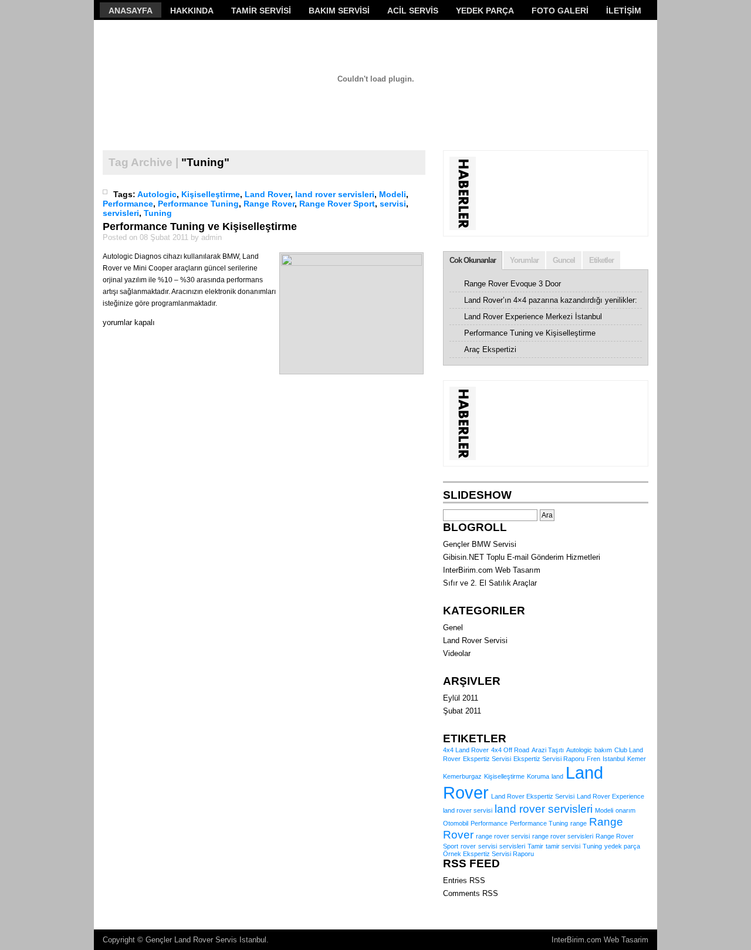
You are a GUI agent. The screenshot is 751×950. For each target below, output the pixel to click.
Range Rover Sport (337, 203)
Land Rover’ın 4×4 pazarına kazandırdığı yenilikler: (550, 300)
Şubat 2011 (462, 710)
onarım (625, 810)
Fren (593, 758)
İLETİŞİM (623, 10)
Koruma (538, 776)
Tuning (158, 213)
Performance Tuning (198, 203)
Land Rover (267, 194)
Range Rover (269, 203)
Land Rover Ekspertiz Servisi (532, 796)
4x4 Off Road (510, 749)
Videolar (457, 653)
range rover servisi (503, 836)
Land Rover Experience (610, 796)
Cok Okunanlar (472, 260)
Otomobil (455, 823)
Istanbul (614, 758)
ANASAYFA (131, 10)
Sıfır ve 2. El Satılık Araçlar (490, 583)
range (578, 823)
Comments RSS (470, 893)
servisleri (121, 213)
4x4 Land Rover (466, 749)
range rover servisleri (562, 836)
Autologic (157, 194)
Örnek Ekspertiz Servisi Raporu (488, 853)
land (557, 776)
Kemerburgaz (462, 776)
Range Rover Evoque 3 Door (512, 283)
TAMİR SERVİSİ (261, 10)
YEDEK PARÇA (485, 10)
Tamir (535, 846)
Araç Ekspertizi (490, 349)
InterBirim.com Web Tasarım (491, 570)
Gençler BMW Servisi (479, 544)
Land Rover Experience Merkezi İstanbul (533, 316)
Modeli (392, 194)
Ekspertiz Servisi (487, 758)
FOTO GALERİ (560, 10)
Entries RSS (464, 880)
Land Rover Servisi (475, 640)
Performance (128, 203)
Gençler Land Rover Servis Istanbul (206, 939)
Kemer (636, 758)
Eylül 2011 (460, 698)
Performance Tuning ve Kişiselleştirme (200, 226)
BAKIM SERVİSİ (339, 10)
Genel (453, 627)
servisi (393, 203)
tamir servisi (563, 846)
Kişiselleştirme (210, 194)
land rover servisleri (334, 194)
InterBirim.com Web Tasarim (600, 939)
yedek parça (622, 846)
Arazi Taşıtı (548, 749)
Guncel (564, 260)
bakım (603, 749)
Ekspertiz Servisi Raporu (548, 758)
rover (468, 846)
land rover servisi (467, 810)
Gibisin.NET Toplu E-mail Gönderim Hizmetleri (521, 557)
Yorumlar (524, 260)
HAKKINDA (192, 10)
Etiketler (601, 260)
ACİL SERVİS (412, 10)
